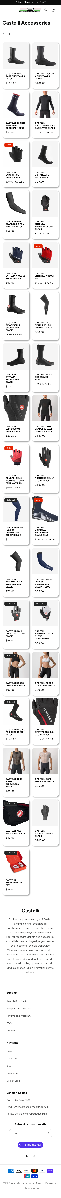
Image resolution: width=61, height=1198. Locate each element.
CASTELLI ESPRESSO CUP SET (14, 882)
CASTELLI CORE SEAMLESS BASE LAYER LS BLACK (44, 428)
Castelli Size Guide (17, 1001)
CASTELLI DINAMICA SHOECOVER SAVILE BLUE (41, 531)
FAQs (9, 1023)
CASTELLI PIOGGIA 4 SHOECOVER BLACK (45, 76)
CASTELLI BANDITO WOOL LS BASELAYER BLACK (45, 125)
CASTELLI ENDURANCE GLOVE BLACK (13, 174)
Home (10, 1051)
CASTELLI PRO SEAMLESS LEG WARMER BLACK (43, 325)
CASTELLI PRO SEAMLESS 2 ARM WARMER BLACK (15, 224)
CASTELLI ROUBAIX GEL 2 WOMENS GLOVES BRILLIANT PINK (15, 479)
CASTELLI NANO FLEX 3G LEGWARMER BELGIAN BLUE (14, 531)
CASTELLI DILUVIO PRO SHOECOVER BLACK (15, 732)
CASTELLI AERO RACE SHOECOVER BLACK (15, 76)
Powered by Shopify (33, 1183)
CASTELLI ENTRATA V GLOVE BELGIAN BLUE (15, 276)
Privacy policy (51, 1183)
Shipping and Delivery (19, 1008)
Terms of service (32, 1188)
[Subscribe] (48, 1133)
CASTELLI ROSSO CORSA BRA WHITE (45, 684)
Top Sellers (13, 1058)
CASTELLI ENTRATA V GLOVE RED (45, 276)
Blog (9, 1066)
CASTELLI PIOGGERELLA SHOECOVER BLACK (13, 326)
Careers (11, 1031)
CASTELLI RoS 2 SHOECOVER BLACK (43, 377)
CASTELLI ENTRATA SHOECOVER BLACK (12, 378)
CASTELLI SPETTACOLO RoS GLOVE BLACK (44, 732)
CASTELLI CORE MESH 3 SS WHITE (44, 780)
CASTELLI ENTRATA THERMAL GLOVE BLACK (44, 225)
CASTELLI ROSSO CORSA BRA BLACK (16, 684)
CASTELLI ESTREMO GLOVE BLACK (44, 833)
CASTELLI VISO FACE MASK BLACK (16, 832)
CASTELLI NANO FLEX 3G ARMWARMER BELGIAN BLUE (43, 583)
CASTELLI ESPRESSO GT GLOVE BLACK (13, 428)
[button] (6, 10)
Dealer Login (13, 1081)
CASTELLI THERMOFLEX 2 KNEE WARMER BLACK (14, 583)
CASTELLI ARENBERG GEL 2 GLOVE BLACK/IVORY (44, 635)
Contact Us (13, 1073)
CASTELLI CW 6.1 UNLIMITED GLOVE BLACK (15, 633)
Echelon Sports (17, 1183)
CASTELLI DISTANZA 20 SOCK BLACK (42, 174)
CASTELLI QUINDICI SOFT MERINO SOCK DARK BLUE (16, 125)
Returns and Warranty (19, 1016)
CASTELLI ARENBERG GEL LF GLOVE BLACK (44, 478)
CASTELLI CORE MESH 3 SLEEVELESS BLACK (14, 783)
